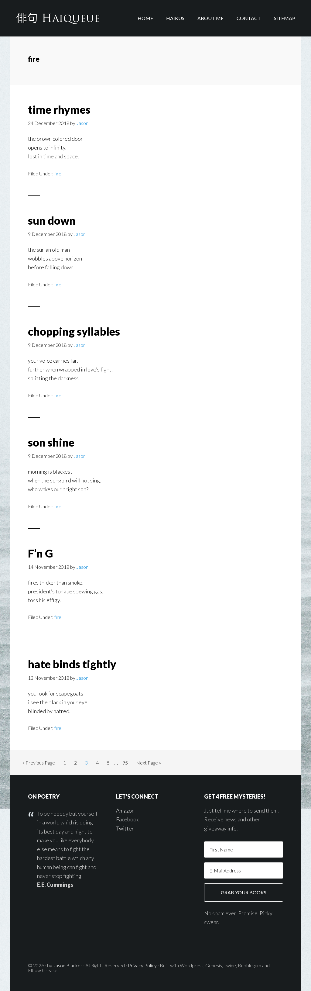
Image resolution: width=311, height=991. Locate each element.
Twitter (125, 828)
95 (127, 764)
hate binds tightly (72, 664)
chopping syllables (74, 331)
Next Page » (148, 764)
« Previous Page (38, 764)
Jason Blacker (67, 965)
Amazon (125, 810)
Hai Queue (58, 18)
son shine (51, 442)
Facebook (127, 819)
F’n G (40, 553)
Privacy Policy (142, 965)
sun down (52, 220)
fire (57, 173)
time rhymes (59, 109)
